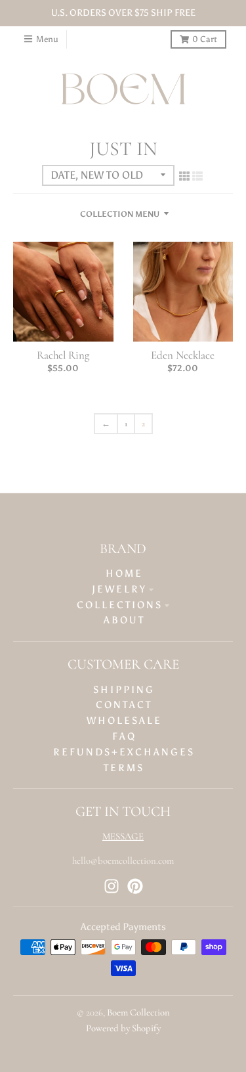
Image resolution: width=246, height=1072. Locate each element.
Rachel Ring (63, 355)
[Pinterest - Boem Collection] (135, 886)
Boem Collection (138, 1012)
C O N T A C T (123, 705)
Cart (204, 39)
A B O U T (123, 620)
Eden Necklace (183, 355)
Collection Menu (119, 214)
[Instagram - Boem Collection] (111, 886)
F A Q (123, 736)
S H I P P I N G (123, 690)
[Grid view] (184, 176)
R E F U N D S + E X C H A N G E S (123, 752)
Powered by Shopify (123, 1028)
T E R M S (123, 768)
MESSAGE (123, 836)
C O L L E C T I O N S (119, 605)
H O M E (123, 573)
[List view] (197, 176)
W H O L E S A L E (123, 720)
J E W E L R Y (118, 589)
